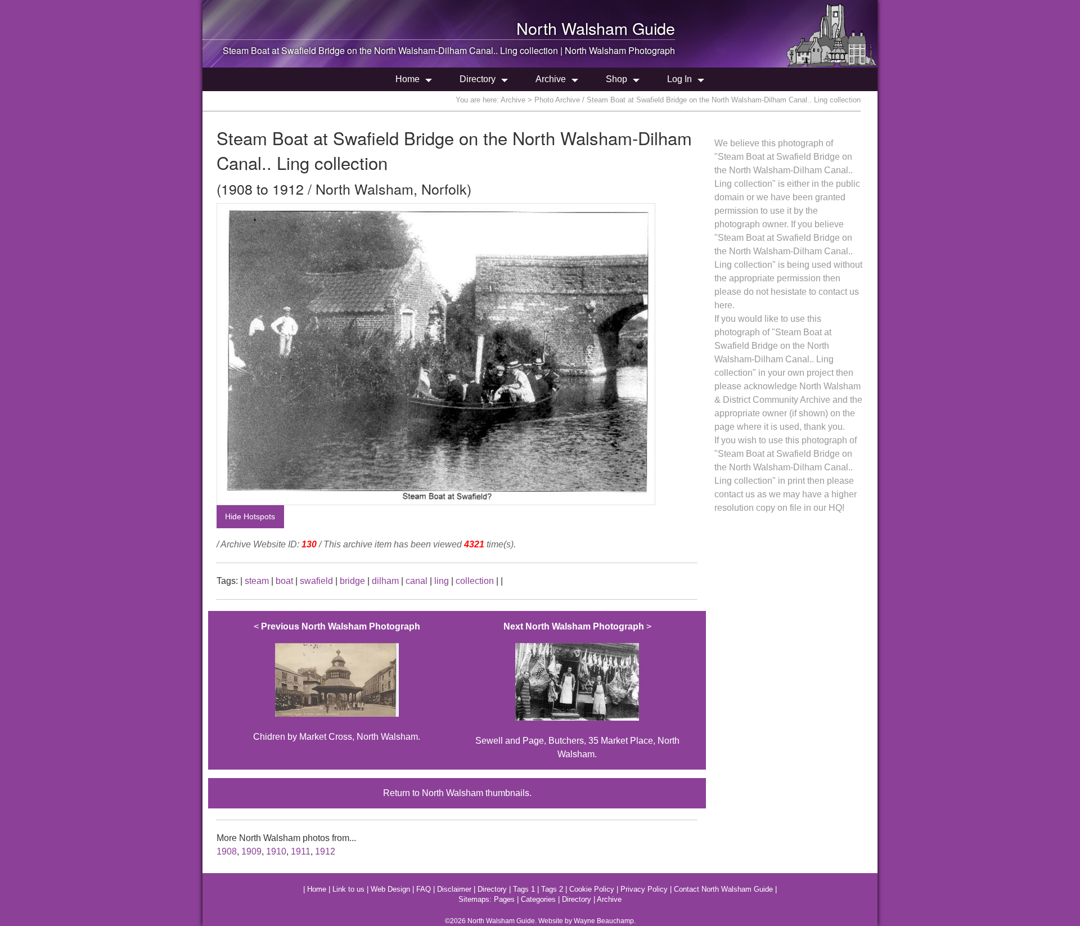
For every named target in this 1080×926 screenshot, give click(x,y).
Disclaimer (454, 889)
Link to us (348, 889)
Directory (478, 79)
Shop (616, 79)
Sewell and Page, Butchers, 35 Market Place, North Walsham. (577, 690)
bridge (352, 581)
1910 (276, 851)
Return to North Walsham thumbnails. (457, 793)
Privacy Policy (644, 889)
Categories (538, 899)
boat (284, 581)
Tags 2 (552, 889)
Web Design (390, 889)
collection (475, 581)
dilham (385, 581)
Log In (679, 79)
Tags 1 (524, 889)
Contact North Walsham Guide (723, 889)
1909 (251, 851)
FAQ (423, 889)
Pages (504, 899)
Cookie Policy (591, 889)
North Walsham (572, 27)
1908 (227, 851)
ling (441, 581)
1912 (325, 851)
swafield (316, 581)
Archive (551, 79)
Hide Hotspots (250, 516)
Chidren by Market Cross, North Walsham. (336, 681)
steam (257, 581)
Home (407, 79)
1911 (300, 851)
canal (417, 581)
